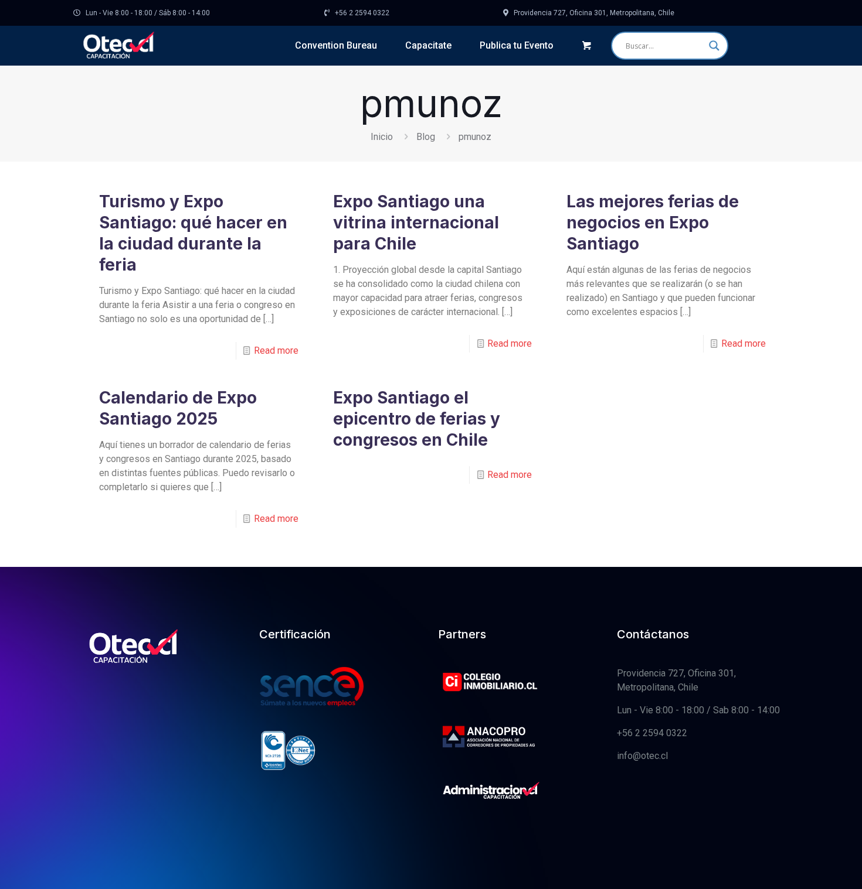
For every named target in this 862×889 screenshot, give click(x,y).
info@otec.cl (642, 755)
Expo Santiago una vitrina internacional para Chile (416, 223)
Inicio (382, 136)
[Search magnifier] (714, 45)
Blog (425, 136)
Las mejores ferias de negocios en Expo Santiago (652, 223)
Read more (276, 350)
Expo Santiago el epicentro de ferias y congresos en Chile (416, 419)
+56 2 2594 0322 (652, 732)
